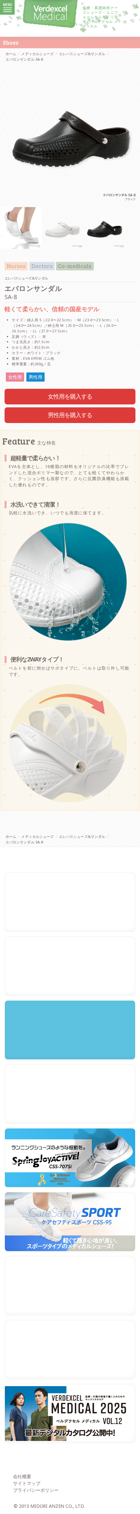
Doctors (42, 266)
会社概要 (22, 1476)
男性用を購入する (70, 415)
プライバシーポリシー (36, 1490)
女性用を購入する (70, 396)
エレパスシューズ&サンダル (82, 53)
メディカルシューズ (37, 53)
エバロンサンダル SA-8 (24, 59)
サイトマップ (26, 1483)
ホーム (11, 53)
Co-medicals (74, 266)
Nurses (16, 266)
